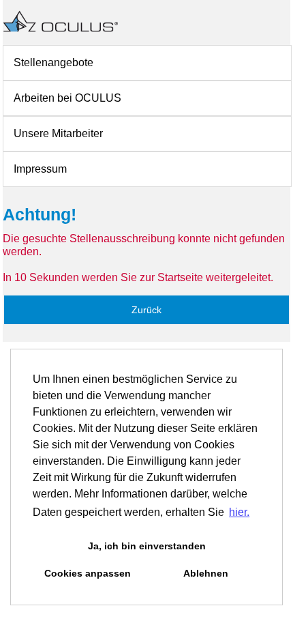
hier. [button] (239, 512)
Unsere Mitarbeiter (58, 133)
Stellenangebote (53, 62)
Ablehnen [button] (205, 573)
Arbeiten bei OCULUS (67, 98)
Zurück (146, 309)
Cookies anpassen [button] (87, 573)
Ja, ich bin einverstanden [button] (147, 545)
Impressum (40, 169)
